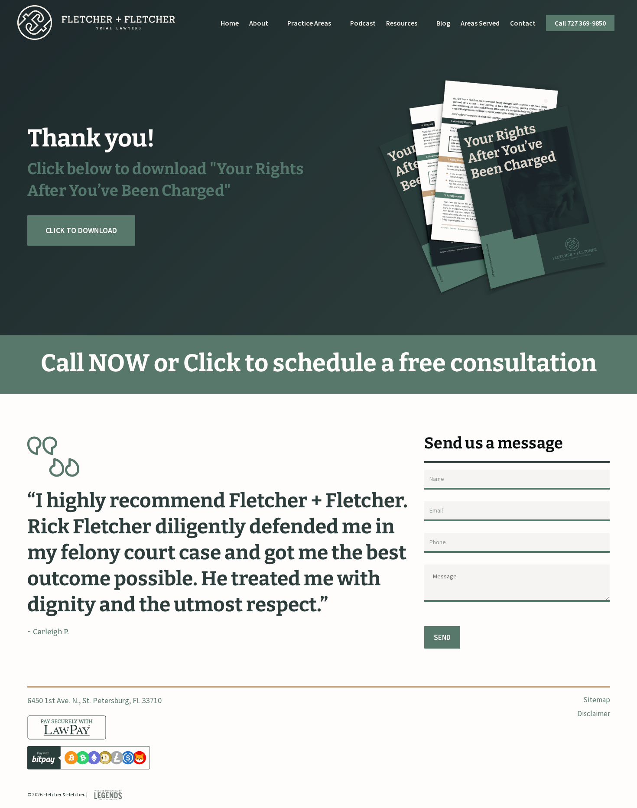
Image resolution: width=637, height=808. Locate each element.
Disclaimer (593, 713)
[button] (81, 230)
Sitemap (596, 699)
